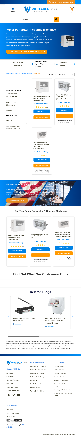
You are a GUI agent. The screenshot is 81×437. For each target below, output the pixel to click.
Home (8, 73)
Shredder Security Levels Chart (63, 394)
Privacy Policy (35, 387)
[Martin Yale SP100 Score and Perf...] (41, 87)
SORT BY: (52, 74)
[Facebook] (9, 395)
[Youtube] (18, 395)
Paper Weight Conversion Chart (63, 385)
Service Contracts (60, 373)
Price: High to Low (14, 128)
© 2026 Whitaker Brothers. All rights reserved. (59, 434)
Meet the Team (12, 387)
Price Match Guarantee (38, 366)
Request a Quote (13, 380)
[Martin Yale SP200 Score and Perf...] (64, 86)
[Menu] (13, 9)
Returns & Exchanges (38, 377)
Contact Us (10, 376)
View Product (42, 111)
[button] (72, 316)
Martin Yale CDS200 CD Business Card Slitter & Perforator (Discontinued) (63, 234)
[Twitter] (13, 395)
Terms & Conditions (37, 391)
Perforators (12, 102)
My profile (10, 410)
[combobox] (40, 19)
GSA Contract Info (13, 391)
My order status (12, 417)
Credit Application (36, 384)
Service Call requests (62, 377)
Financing (33, 380)
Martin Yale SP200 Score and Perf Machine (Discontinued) (64, 97)
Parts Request (59, 370)
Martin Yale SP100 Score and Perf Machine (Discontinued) (41, 98)
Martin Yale (12, 115)
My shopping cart (13, 413)
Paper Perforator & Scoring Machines (21, 73)
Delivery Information (37, 373)
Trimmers (11, 105)
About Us (10, 373)
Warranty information (61, 380)
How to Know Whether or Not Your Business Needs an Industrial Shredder (55, 321)
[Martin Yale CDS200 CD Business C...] (41, 134)
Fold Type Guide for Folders (64, 390)
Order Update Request (38, 370)
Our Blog (10, 384)
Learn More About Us (17, 200)
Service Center (59, 366)
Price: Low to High (14, 126)
